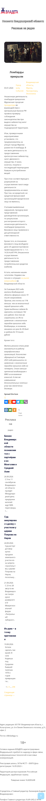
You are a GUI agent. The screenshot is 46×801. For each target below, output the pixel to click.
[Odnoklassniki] (10, 400)
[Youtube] (14, 400)
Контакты (4, 720)
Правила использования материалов (16, 711)
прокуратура (9, 105)
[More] (14, 408)
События (19, 91)
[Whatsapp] (22, 400)
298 (13, 687)
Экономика (31, 93)
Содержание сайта (8, 702)
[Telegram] (18, 400)
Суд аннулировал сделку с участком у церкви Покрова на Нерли (10, 527)
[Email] (10, 408)
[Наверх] (41, 796)
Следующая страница (9, 693)
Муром (29, 88)
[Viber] (26, 400)
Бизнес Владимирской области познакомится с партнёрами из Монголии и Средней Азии (10, 454)
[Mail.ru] (6, 408)
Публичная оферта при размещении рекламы (20, 715)
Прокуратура (31, 91)
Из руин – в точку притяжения (10, 634)
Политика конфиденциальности (14, 707)
